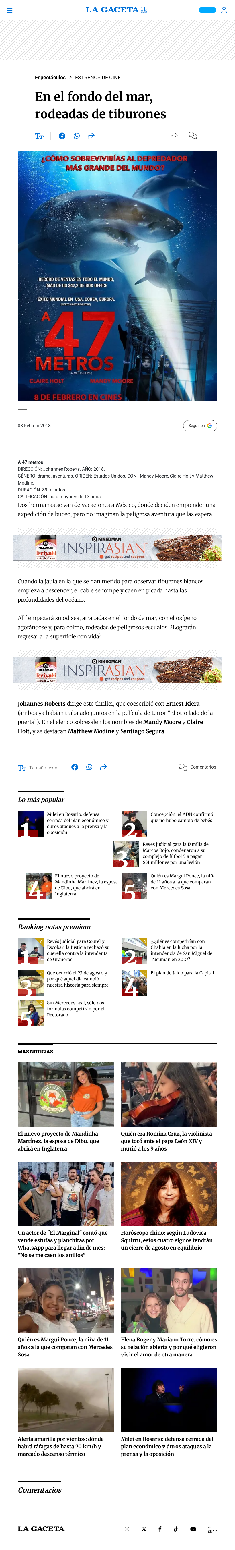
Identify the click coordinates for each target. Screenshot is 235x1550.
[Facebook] (160, 1530)
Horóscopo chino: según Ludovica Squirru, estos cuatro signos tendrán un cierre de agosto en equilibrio (167, 1240)
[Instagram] (127, 1530)
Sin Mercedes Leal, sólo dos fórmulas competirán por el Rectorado (76, 1009)
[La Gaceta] (117, 10)
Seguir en (197, 425)
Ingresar (224, 10)
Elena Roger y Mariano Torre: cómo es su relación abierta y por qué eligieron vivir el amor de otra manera (169, 1347)
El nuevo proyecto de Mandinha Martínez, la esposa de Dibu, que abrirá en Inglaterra (58, 1141)
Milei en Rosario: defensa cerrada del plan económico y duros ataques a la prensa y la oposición (167, 1446)
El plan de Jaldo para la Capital (182, 973)
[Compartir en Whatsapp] (77, 137)
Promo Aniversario (207, 10)
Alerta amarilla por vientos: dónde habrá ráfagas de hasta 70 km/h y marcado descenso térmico (61, 1446)
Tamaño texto (43, 768)
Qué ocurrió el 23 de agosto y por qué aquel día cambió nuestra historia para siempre (78, 979)
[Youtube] (193, 1530)
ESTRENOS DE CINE (98, 77)
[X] (143, 1530)
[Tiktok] (176, 1530)
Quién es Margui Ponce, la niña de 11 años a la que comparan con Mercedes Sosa (183, 882)
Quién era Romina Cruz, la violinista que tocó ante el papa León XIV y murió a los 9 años (166, 1141)
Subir (212, 1532)
